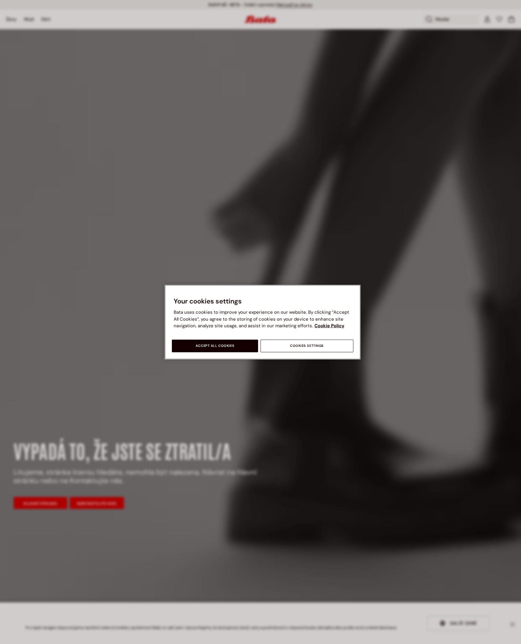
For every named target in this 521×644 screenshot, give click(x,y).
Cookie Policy (329, 326)
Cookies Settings (307, 346)
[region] (263, 321)
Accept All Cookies (215, 346)
